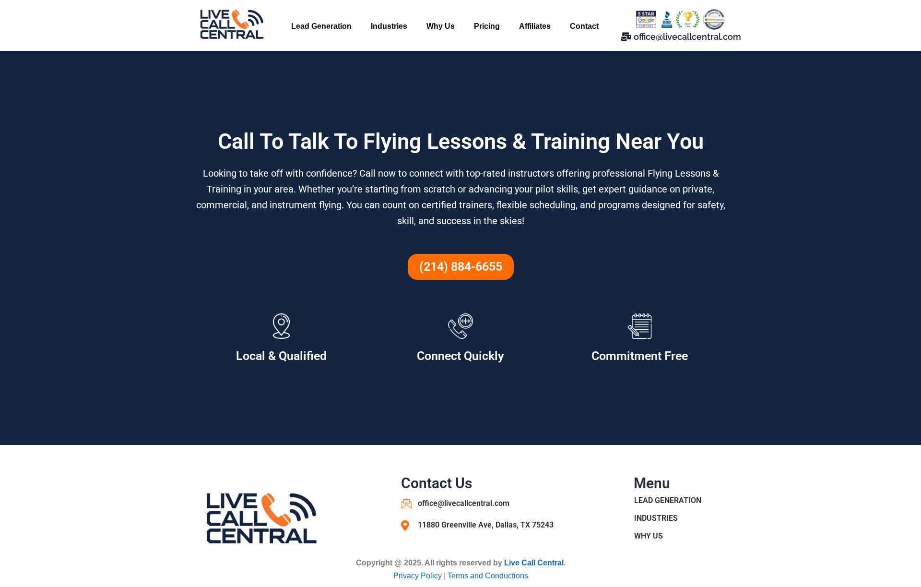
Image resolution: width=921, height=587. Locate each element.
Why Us (440, 26)
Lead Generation (321, 26)
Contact (584, 26)
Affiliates (535, 26)
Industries (389, 26)
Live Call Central (534, 563)
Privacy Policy (418, 576)
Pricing (487, 26)
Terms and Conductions (488, 576)
